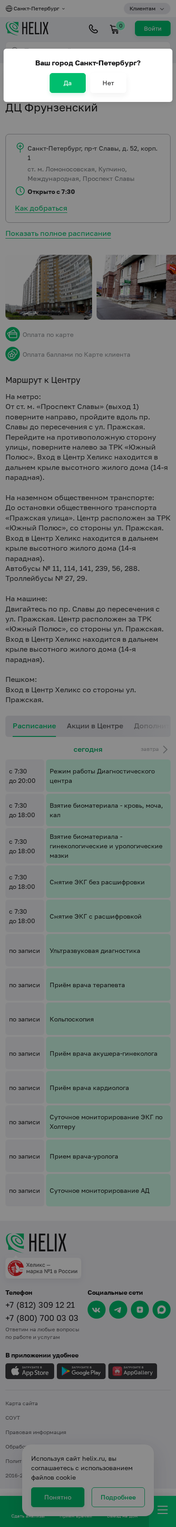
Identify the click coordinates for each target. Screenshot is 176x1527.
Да (68, 83)
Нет (108, 83)
